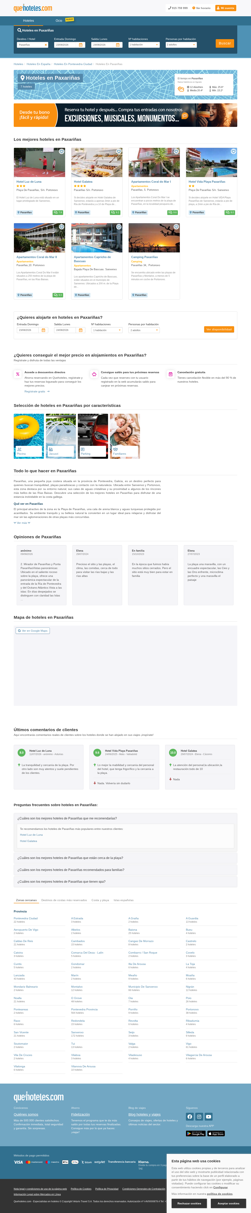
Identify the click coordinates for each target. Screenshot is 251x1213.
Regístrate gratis (35, 391)
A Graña (133, 918)
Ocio (59, 20)
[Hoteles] (43, 8)
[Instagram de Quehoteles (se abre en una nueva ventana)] (199, 1117)
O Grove (76, 998)
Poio (188, 998)
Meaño (132, 975)
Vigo (188, 1043)
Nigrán (190, 986)
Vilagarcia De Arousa (199, 1055)
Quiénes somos (26, 1114)
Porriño (132, 1009)
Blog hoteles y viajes (144, 1114)
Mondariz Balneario (26, 986)
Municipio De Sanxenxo (143, 986)
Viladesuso (135, 1055)
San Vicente (21, 1032)
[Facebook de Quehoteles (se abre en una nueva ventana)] (190, 1117)
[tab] (125, 818)
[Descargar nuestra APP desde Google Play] (196, 1133)
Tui (73, 1043)
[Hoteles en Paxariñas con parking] (93, 436)
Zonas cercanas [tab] (26, 900)
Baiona (132, 929)
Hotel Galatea (28, 841)
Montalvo (77, 986)
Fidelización (80, 1114)
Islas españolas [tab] (124, 900)
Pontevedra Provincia (84, 1009)
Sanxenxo (77, 1032)
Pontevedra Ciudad (26, 918)
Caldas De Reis (23, 941)
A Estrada (77, 918)
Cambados (78, 941)
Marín (74, 975)
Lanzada (19, 975)
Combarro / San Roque (142, 952)
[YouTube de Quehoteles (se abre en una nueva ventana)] (209, 1117)
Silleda (190, 1032)
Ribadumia (192, 1020)
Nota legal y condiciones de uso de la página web (40, 1189)
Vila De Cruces (23, 1055)
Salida (99, 39)
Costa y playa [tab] (100, 900)
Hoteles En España (38, 64)
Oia (130, 998)
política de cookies (220, 1193)
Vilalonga (19, 1066)
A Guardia (192, 918)
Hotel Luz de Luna (31, 834)
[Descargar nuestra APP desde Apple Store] (216, 1133)
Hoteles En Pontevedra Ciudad (73, 64)
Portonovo (192, 1009)
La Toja (190, 964)
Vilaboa (75, 1055)
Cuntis (18, 964)
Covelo (190, 952)
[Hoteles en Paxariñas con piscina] (29, 436)
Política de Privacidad (106, 1189)
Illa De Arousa (137, 964)
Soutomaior (21, 1043)
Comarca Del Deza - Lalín (87, 952)
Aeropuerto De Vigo (26, 929)
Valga (131, 1043)
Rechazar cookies (189, 1203)
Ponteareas (21, 1009)
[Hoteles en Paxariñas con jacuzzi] (61, 436)
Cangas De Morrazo (141, 941)
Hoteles (18, 64)
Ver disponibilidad (219, 329)
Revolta (133, 1020)
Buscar (225, 43)
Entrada (65, 39)
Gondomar (78, 964)
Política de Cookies (81, 1189)
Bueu (189, 929)
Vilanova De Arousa (83, 1066)
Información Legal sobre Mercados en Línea (37, 1194)
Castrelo (191, 941)
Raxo (17, 1020)
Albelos (75, 929)
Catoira (18, 952)
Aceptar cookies (228, 1203)
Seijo (131, 1032)
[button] (225, 8)
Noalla (18, 998)
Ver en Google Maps (34, 630)
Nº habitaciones (138, 39)
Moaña (190, 975)
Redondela (78, 1020)
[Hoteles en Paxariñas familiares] (125, 436)
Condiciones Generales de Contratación (143, 1189)
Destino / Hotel (26, 39)
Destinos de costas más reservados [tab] (64, 900)
